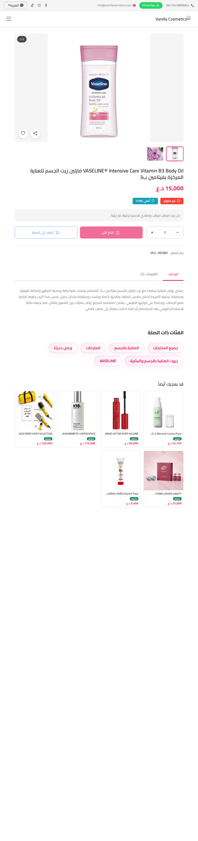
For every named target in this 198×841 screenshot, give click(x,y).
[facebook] (46, 5)
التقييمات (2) (149, 274)
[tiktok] (32, 5)
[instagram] (39, 5)
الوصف (173, 274)
